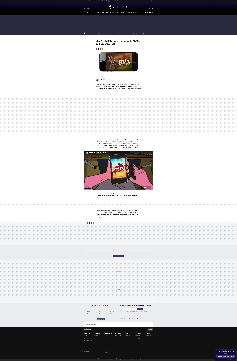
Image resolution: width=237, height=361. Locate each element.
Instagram (147, 12)
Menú (87, 8)
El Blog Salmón (148, 335)
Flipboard (145, 12)
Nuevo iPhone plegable (133, 300)
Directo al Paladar (118, 335)
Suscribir (140, 308)
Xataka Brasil (86, 351)
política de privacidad (142, 311)
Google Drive (134, 33)
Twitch (143, 12)
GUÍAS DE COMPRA (132, 12)
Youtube (150, 12)
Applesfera (118, 6)
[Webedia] (88, 329)
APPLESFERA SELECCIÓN (108, 12)
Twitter (152, 12)
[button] (104, 79)
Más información (132, 359)
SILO (119, 33)
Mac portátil (112, 309)
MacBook (89, 316)
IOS (117, 12)
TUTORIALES (97, 12)
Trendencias (137, 335)
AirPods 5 (118, 300)
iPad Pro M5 (124, 300)
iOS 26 (112, 316)
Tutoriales (101, 309)
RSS (135, 318)
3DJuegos (96, 335)
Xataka (85, 335)
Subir (149, 329)
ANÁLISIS (123, 12)
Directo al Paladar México (118, 350)
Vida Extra (96, 336)
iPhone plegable (97, 33)
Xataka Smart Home (88, 340)
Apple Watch (124, 33)
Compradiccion (138, 338)
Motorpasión (127, 335)
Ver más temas (100, 319)
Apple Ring (142, 300)
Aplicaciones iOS (104, 222)
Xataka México (87, 349)
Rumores (89, 313)
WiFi (129, 33)
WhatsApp (112, 313)
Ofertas (100, 313)
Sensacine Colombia (107, 352)
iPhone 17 (101, 316)
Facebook (96, 49)
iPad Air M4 (107, 300)
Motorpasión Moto (128, 336)
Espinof (106, 336)
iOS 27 (103, 33)
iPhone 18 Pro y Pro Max (99, 300)
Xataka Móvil (86, 336)
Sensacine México (108, 349)
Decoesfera (137, 336)
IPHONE (89, 12)
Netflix (140, 33)
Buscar (150, 324)
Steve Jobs (108, 33)
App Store (114, 33)
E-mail (102, 49)
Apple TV (144, 33)
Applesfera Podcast (89, 309)
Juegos (110, 222)
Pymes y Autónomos (147, 337)
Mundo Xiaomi (87, 342)
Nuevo (149, 8)
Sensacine (107, 335)
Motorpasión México (127, 350)
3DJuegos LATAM (97, 349)
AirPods (88, 311)
